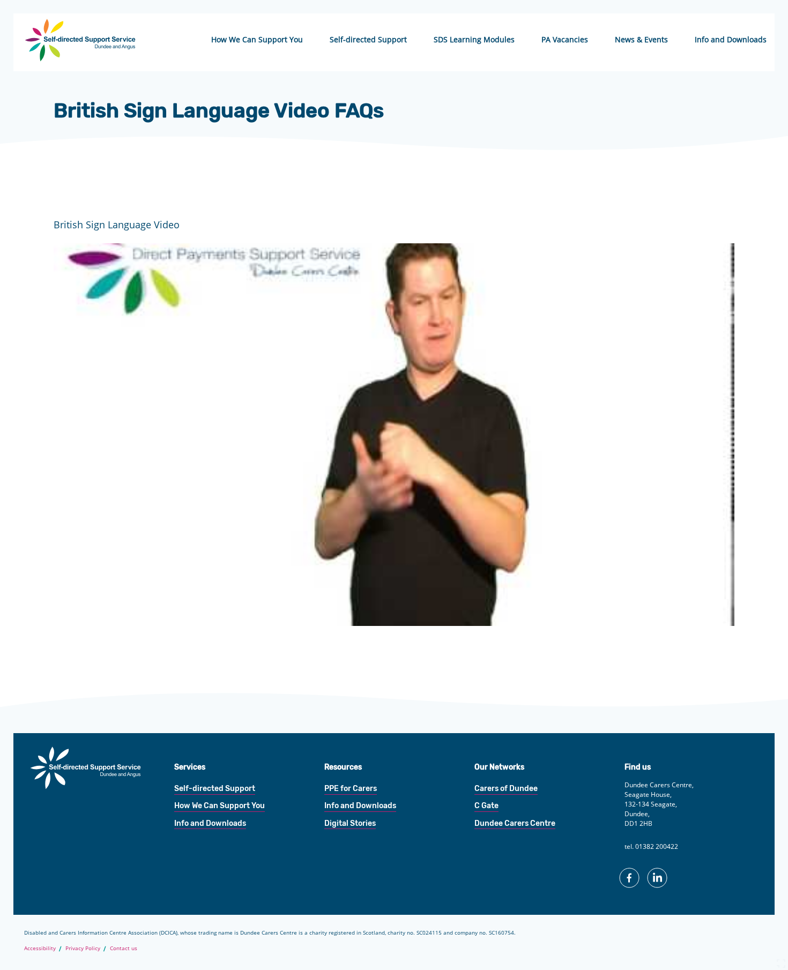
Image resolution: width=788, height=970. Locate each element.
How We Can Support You (257, 39)
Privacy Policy (82, 948)
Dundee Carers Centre (514, 823)
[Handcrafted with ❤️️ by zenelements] (781, 965)
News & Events (641, 39)
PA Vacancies (564, 39)
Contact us (123, 948)
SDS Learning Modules (474, 39)
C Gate (486, 805)
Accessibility (40, 948)
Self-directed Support (368, 39)
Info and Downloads (731, 39)
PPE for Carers (350, 788)
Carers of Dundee (506, 788)
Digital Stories (350, 823)
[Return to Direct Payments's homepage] (80, 57)
